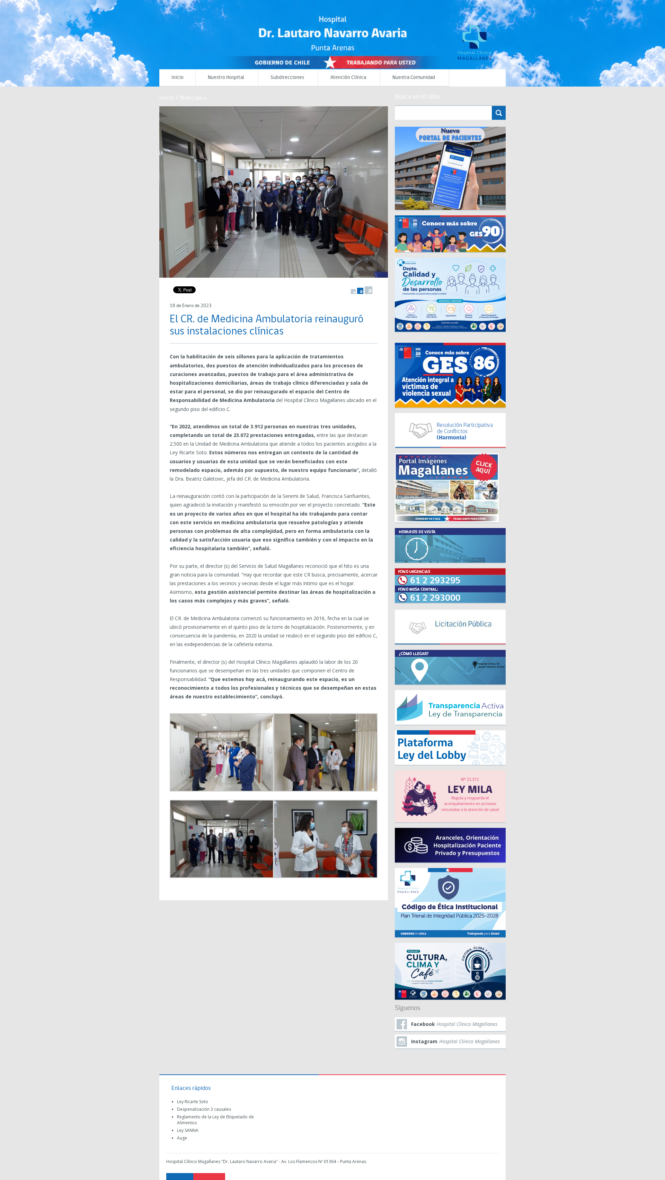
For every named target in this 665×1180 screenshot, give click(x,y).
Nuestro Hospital (226, 77)
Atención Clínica (348, 77)
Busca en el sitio (417, 96)
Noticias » (193, 97)
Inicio (177, 77)
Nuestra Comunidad (413, 77)
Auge (182, 1138)
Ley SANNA (187, 1130)
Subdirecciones (287, 77)
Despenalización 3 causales (204, 1109)
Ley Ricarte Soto (192, 1102)
